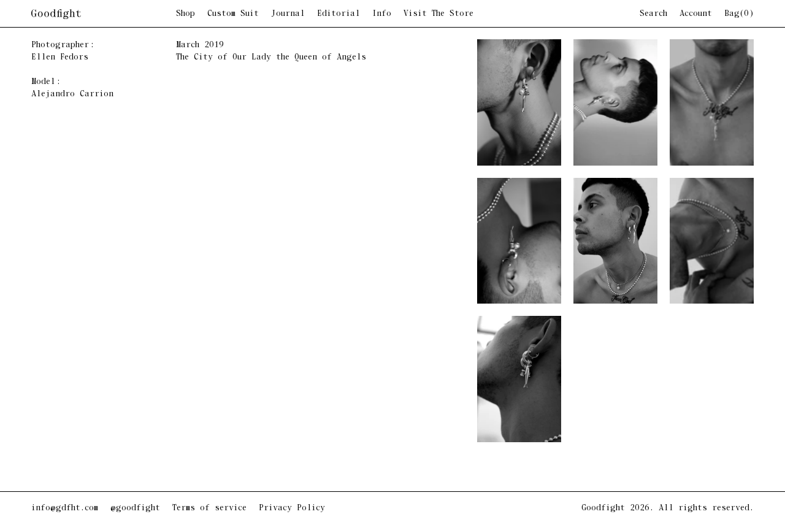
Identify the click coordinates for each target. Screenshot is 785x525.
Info (381, 14)
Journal (288, 14)
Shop (185, 14)
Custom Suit (233, 14)
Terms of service (209, 508)
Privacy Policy (292, 508)
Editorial (338, 14)
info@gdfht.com (64, 508)
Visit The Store (438, 14)
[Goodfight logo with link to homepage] (103, 14)
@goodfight (135, 508)
